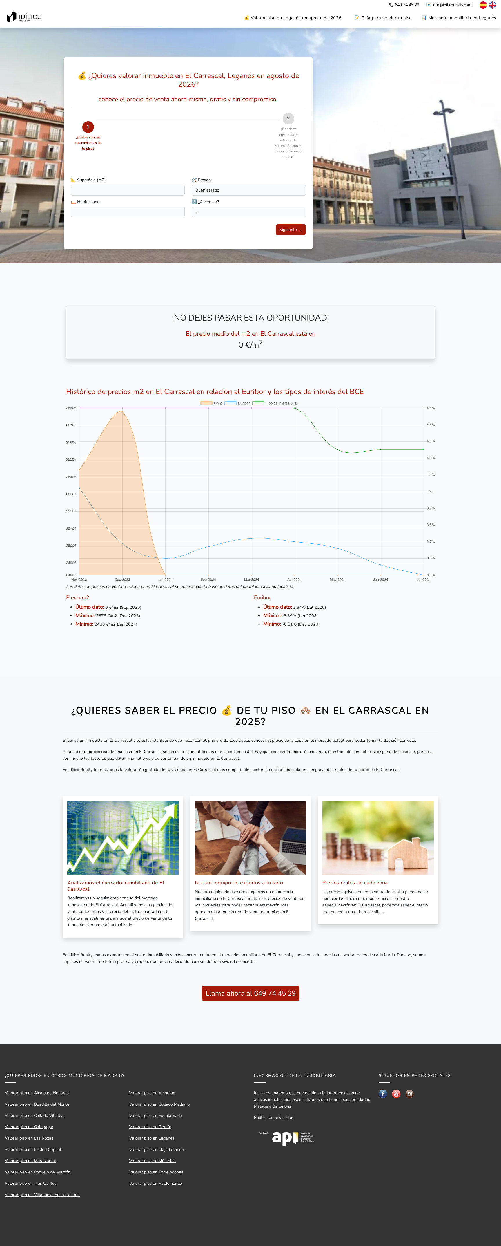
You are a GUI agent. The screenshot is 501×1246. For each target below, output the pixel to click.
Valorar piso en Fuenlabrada (155, 1115)
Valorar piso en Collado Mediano (159, 1104)
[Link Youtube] (396, 1093)
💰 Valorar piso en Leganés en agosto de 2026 (293, 18)
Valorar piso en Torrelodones (156, 1172)
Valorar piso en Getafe (150, 1127)
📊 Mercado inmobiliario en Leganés (459, 18)
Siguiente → (290, 229)
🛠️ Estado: (202, 180)
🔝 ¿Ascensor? (205, 202)
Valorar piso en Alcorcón (152, 1093)
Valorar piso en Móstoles (152, 1161)
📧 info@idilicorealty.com (448, 5)
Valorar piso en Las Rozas (29, 1138)
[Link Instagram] (409, 1094)
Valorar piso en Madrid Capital (33, 1149)
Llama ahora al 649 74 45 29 (251, 993)
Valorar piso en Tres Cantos (31, 1183)
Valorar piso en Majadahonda (156, 1149)
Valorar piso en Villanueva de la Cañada (42, 1195)
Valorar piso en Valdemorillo (155, 1183)
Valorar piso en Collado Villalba (34, 1115)
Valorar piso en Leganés (152, 1138)
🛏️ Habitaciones (86, 202)
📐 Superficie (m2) (88, 180)
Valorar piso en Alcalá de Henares (37, 1093)
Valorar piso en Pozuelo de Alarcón (37, 1172)
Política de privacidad (273, 1117)
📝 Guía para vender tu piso (383, 18)
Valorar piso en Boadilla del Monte (37, 1104)
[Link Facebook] (383, 1093)
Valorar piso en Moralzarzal (30, 1161)
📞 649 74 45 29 (404, 5)
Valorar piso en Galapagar (29, 1127)
